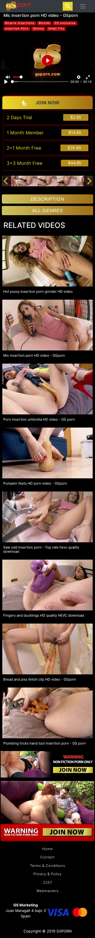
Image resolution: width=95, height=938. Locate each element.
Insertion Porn (17, 28)
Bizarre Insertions (19, 23)
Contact (47, 857)
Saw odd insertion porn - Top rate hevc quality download (41, 549)
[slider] (40, 81)
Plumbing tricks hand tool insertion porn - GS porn (44, 743)
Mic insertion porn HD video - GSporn (34, 355)
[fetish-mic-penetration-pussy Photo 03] (47, 180)
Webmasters (47, 891)
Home (47, 849)
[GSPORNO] (18, 6)
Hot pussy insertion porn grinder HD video (38, 292)
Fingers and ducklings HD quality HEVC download (43, 615)
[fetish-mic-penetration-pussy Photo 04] (66, 180)
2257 (47, 882)
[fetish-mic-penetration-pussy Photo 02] (28, 180)
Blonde (44, 23)
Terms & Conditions (47, 865)
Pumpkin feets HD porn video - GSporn (35, 483)
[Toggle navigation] (82, 6)
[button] (5, 181)
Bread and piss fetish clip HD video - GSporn (39, 679)
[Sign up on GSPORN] (47, 764)
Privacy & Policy (47, 874)
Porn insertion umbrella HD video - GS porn (39, 419)
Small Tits (56, 28)
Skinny (38, 28)
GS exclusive (65, 23)
